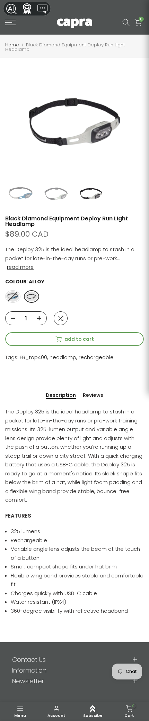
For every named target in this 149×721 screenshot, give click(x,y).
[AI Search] (11, 9)
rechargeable (96, 357)
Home (12, 45)
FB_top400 (33, 357)
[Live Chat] (43, 9)
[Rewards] (27, 9)
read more (20, 267)
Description (61, 395)
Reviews (93, 395)
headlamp (63, 357)
